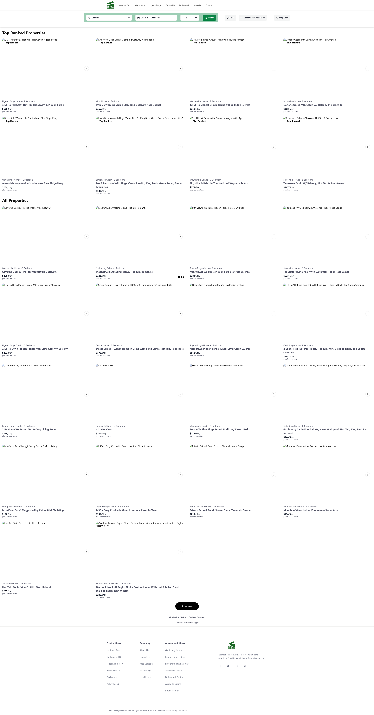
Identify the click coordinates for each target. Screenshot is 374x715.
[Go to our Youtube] (236, 666)
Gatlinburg (140, 5)
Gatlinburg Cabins (173, 650)
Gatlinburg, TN (114, 656)
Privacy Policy (171, 710)
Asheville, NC (113, 683)
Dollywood (184, 5)
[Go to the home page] (110, 5)
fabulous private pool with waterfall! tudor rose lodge (316, 271)
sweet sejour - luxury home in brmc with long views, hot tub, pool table (140, 348)
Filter (232, 17)
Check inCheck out (150, 17)
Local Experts (146, 677)
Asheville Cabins (173, 683)
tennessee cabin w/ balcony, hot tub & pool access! (314, 183)
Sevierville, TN (113, 670)
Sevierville (170, 5)
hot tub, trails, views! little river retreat (26, 587)
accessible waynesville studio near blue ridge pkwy (33, 183)
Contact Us (145, 656)
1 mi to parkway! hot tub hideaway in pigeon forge (33, 105)
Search (211, 17)
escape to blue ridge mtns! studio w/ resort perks (220, 429)
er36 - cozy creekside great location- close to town (126, 510)
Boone (209, 5)
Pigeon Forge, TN (115, 663)
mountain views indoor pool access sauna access (311, 510)
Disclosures (183, 710)
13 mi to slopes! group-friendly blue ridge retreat (220, 105)
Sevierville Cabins (173, 670)
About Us (144, 650)
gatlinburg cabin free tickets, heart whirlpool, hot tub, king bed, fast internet (325, 431)
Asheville (197, 5)
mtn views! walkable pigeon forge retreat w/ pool (220, 271)
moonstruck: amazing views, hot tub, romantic (124, 271)
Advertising (145, 670)
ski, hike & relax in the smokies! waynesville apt (219, 183)
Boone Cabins (172, 690)
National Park (125, 5)
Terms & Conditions (157, 710)
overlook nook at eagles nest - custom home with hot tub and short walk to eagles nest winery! (137, 588)
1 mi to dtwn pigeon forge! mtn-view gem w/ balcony (35, 348)
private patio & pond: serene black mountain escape (220, 510)
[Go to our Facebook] (220, 666)
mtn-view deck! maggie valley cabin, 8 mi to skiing (33, 510)
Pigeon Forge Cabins (175, 656)
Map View (283, 17)
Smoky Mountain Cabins (176, 663)
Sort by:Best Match (253, 17)
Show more (187, 606)
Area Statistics (146, 663)
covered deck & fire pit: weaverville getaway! (29, 271)
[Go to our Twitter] (228, 666)
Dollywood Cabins (174, 677)
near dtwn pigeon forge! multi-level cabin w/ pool (220, 348)
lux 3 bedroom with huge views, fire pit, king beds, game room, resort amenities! (139, 185)
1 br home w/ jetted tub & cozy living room (29, 429)
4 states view (104, 429)
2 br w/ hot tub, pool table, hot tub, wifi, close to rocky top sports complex (324, 350)
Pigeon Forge (155, 5)
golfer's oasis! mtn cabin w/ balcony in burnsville (312, 105)
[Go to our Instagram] (244, 666)
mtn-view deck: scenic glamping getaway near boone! (128, 105)
